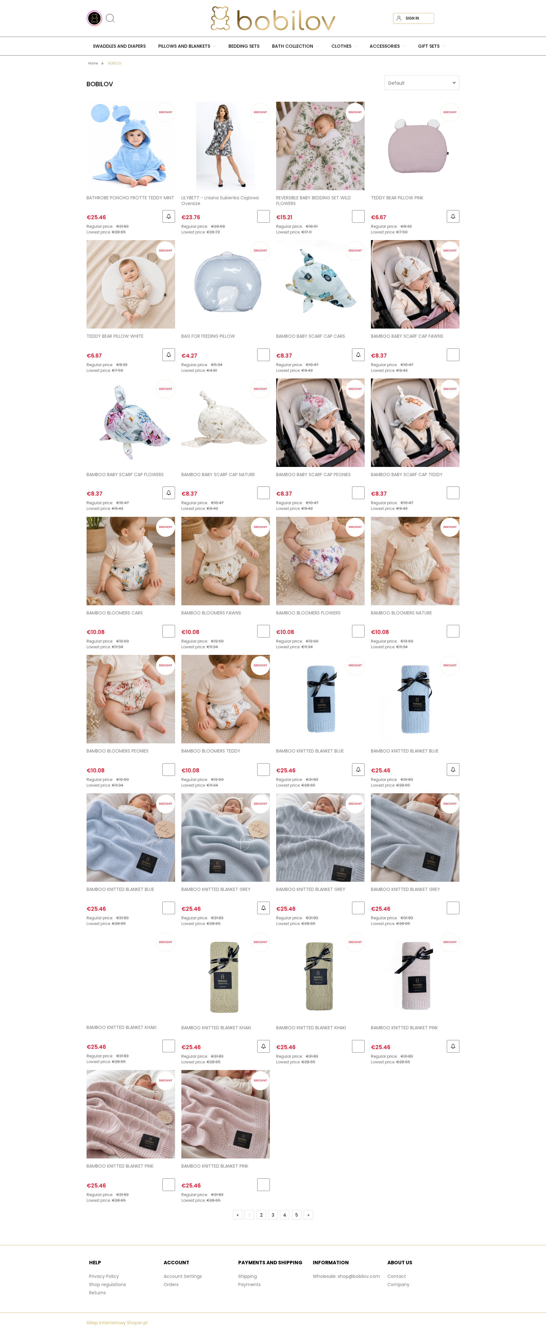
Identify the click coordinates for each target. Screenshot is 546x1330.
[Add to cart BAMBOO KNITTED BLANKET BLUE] (168, 908)
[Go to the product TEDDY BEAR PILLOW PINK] (415, 145)
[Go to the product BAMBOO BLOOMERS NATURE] (415, 560)
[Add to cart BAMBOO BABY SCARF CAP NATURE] (263, 493)
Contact (396, 1276)
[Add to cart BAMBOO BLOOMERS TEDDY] (263, 769)
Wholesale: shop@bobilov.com (346, 1276)
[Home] (273, 18)
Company (398, 1284)
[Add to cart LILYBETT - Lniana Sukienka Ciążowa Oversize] (263, 216)
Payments (249, 1284)
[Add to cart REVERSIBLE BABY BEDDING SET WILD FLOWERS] (358, 216)
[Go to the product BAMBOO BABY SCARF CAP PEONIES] (320, 422)
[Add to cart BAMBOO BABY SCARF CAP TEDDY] (453, 493)
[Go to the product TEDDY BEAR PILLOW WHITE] (131, 284)
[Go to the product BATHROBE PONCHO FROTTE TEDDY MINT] (131, 145)
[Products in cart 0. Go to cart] (454, 18)
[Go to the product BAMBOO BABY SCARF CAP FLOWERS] (131, 422)
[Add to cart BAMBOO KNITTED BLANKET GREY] (358, 908)
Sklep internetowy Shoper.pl (117, 1323)
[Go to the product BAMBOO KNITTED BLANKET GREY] (225, 837)
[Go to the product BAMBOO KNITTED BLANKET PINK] (415, 975)
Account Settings (183, 1276)
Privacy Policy (104, 1276)
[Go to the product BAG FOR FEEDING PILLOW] (225, 284)
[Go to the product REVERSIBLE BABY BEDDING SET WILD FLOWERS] (320, 145)
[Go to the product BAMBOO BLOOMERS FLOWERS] (320, 560)
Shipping (247, 1276)
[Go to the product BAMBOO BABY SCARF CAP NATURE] (225, 422)
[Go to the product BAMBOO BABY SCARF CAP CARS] (320, 284)
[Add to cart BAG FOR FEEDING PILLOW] (263, 354)
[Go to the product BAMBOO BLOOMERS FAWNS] (225, 560)
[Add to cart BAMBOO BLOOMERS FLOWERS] (358, 631)
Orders (171, 1284)
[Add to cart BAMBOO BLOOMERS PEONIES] (168, 769)
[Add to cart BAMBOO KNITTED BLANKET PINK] (168, 1184)
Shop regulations (107, 1284)
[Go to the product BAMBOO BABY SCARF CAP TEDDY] (415, 422)
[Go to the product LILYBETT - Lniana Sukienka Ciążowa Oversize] (225, 145)
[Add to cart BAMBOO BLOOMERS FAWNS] (263, 631)
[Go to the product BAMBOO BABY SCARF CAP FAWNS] (415, 284)
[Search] (457, 7)
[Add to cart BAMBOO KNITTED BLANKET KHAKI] (168, 1046)
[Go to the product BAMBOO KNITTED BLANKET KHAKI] (131, 975)
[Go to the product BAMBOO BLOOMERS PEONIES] (131, 699)
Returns (97, 1293)
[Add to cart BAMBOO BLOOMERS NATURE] (453, 631)
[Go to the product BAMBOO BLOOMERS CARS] (131, 560)
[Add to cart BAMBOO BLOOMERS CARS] (168, 631)
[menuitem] (119, 46)
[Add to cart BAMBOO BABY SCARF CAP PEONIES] (358, 493)
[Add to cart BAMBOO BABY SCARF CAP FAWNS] (453, 354)
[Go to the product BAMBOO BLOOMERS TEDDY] (225, 699)
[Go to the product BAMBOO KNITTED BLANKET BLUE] (320, 699)
